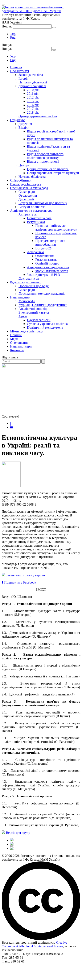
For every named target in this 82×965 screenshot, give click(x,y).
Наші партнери (21, 346)
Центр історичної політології (48, 169)
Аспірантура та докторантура (31, 210)
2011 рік (32, 93)
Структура (17, 120)
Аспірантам (35, 252)
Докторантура (29, 278)
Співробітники (21, 180)
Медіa (14, 339)
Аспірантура (28, 214)
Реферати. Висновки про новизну (43, 203)
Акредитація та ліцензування (48, 267)
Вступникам (36, 222)
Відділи (24, 127)
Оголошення (28, 195)
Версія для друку (17, 832)
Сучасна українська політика (48, 324)
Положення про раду (34, 286)
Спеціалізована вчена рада (29, 188)
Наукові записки (38, 320)
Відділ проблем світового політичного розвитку (45, 156)
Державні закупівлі (32, 86)
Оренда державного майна (38, 116)
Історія (23, 78)
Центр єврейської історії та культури (53, 173)
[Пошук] (54, 27)
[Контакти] (11, 848)
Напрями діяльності (33, 82)
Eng (13, 37)
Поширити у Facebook (19, 582)
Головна (16, 67)
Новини (16, 335)
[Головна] (11, 840)
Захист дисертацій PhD (43, 274)
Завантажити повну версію (25, 575)
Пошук (7, 26)
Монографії (27, 301)
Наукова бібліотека (32, 176)
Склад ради (27, 191)
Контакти (17, 350)
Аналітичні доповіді (33, 308)
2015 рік (33, 101)
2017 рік (33, 108)
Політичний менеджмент (45, 327)
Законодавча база (31, 75)
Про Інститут (19, 71)
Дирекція (25, 124)
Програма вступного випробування (50, 242)
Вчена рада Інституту (25, 184)
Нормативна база (39, 218)
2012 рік (33, 97)
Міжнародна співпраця (26, 331)
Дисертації (26, 199)
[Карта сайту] (11, 844)
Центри (24, 165)
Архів (23, 316)
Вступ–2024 (44, 248)
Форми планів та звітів (51, 271)
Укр (13, 34)
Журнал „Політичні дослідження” (43, 305)
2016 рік (33, 105)
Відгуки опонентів (32, 207)
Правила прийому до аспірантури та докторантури (56, 227)
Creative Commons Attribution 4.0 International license (34, 944)
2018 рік (33, 112)
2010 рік (33, 90)
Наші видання (20, 297)
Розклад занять (46, 259)
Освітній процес (47, 263)
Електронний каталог (34, 312)
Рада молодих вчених (25, 282)
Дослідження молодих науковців (42, 293)
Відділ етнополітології (43, 161)
